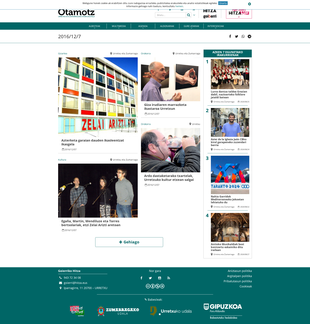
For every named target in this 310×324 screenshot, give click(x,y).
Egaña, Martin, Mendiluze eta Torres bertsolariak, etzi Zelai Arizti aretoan (90, 223)
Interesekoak (215, 26)
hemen (179, 6)
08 (246, 101)
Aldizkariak (167, 26)
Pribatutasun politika (238, 281)
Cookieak (246, 286)
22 (248, 207)
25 (248, 101)
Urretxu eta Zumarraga (125, 53)
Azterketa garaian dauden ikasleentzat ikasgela (92, 142)
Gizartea (62, 53)
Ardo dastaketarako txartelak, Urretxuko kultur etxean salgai (169, 178)
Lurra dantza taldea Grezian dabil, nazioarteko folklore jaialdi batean (229, 94)
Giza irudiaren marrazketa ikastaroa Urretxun (165, 107)
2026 (242, 101)
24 (248, 149)
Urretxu (196, 124)
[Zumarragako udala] (118, 311)
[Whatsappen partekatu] (243, 36)
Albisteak (94, 26)
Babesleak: (155, 299)
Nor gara (155, 271)
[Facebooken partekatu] (230, 36)
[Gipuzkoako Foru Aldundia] (223, 311)
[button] (249, 4)
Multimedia (119, 26)
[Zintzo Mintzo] (77, 311)
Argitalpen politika (239, 276)
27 (248, 254)
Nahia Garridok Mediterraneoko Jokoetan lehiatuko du (227, 199)
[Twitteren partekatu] (236, 36)
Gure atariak (191, 26)
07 (75, 149)
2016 (67, 149)
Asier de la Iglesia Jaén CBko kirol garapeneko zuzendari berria (229, 142)
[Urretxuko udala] (171, 311)
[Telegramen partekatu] (249, 36)
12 (72, 149)
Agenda (143, 26)
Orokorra (146, 53)
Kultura (62, 159)
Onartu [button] (223, 3)
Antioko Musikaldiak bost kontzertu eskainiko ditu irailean (227, 247)
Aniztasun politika (240, 271)
